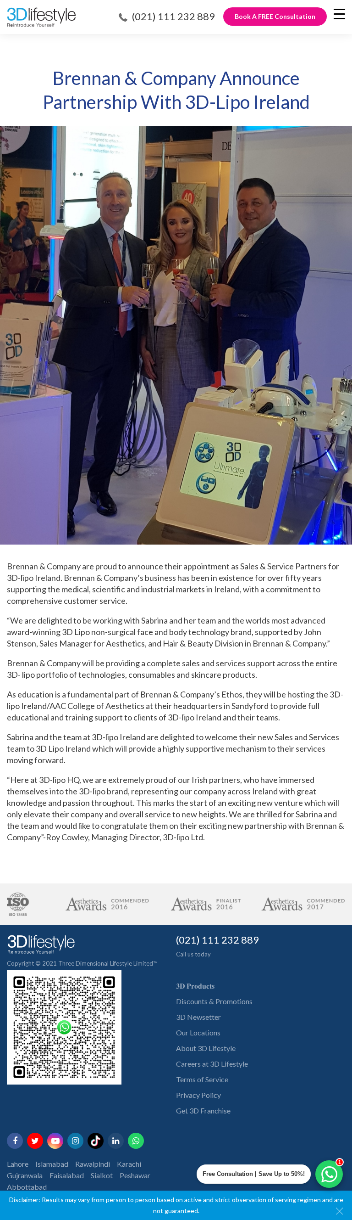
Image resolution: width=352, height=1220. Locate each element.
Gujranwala (25, 1175)
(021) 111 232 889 (173, 16)
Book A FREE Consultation (275, 16)
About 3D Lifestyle (206, 1048)
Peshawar (135, 1175)
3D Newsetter (198, 1016)
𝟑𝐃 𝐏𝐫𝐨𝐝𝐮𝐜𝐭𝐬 (195, 985)
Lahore (17, 1163)
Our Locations (198, 1032)
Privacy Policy (198, 1095)
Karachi (129, 1163)
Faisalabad (67, 1175)
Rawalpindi (92, 1163)
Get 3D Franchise (203, 1110)
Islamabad (51, 1163)
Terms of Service (202, 1079)
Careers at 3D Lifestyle (212, 1063)
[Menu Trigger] (339, 14)
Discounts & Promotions (214, 1001)
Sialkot (102, 1175)
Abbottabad (27, 1186)
